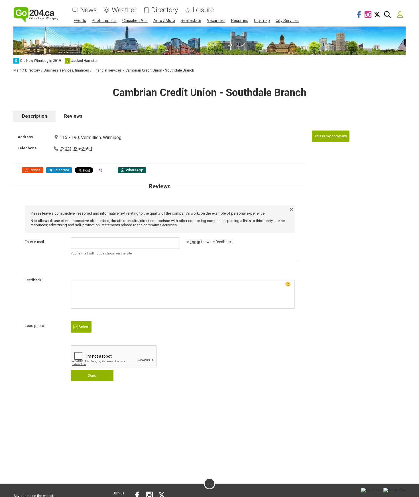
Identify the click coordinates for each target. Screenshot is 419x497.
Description (34, 116)
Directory (164, 10)
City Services (287, 20)
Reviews (73, 116)
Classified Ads (135, 20)
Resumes (239, 20)
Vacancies (216, 20)
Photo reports (104, 20)
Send (92, 375)
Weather (124, 10)
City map (262, 20)
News (88, 10)
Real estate (191, 20)
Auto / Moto (164, 20)
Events (80, 20)
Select (83, 327)
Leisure (203, 10)
